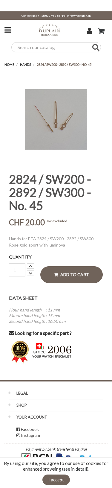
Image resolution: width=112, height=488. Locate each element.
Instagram (30, 435)
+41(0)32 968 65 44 (51, 15)
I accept (56, 479)
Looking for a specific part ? (43, 333)
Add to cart (74, 274)
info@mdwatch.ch (79, 15)
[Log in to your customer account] (89, 31)
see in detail (75, 469)
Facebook (30, 429)
